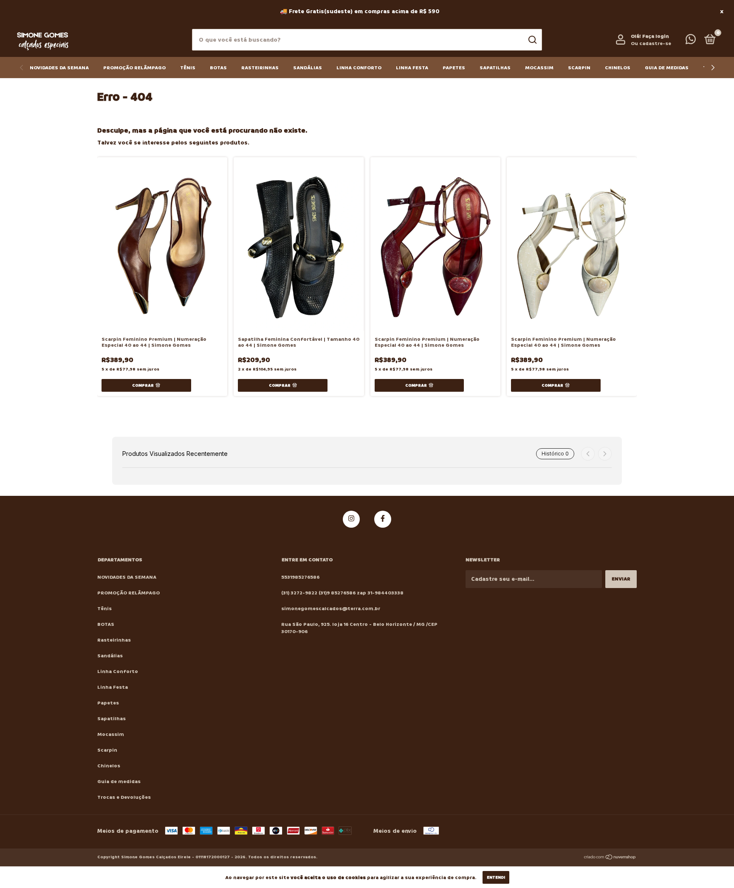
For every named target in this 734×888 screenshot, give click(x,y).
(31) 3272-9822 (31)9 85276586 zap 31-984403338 (342, 593)
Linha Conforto (358, 67)
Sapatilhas (495, 67)
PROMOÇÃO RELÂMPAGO (134, 67)
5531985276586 (300, 577)
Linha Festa (412, 67)
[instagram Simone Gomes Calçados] (351, 519)
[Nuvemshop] (610, 858)
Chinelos (617, 67)
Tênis (187, 67)
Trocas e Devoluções (124, 797)
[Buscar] (532, 40)
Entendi (496, 877)
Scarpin (579, 67)
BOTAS (218, 67)
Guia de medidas (667, 67)
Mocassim (539, 67)
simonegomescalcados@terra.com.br (330, 608)
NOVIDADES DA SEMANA (59, 67)
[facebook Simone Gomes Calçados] (382, 519)
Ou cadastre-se (651, 43)
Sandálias (307, 67)
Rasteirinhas (260, 67)
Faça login (655, 36)
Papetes (454, 67)
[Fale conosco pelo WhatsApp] (690, 41)
